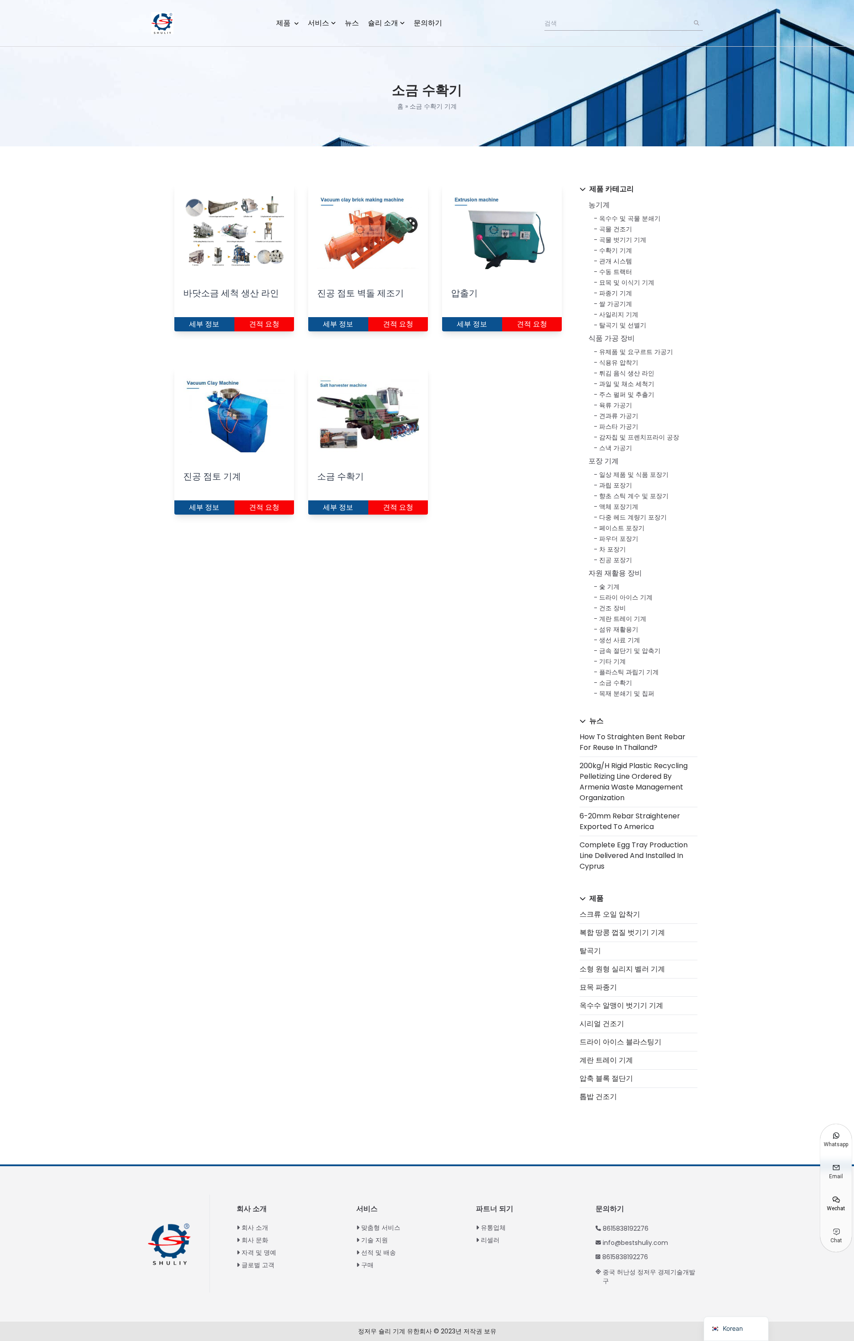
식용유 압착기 (618, 362)
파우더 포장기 (618, 538)
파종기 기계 (615, 293)
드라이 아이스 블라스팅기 (620, 1042)
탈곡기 (590, 951)
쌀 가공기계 (615, 303)
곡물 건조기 (615, 229)
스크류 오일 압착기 (610, 914)
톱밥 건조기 (598, 1096)
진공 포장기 (615, 560)
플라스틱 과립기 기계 (629, 672)
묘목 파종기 (598, 987)
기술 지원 (374, 1240)
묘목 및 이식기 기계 (626, 282)
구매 (367, 1264)
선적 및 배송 (378, 1252)
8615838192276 (626, 1228)
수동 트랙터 (615, 271)
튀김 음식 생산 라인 (626, 373)
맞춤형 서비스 (380, 1227)
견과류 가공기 (618, 415)
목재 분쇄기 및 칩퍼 (626, 693)
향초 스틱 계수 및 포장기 (634, 495)
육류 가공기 (615, 405)
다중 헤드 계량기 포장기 (633, 517)
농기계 (599, 205)
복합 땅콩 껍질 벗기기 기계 (622, 932)
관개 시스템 (615, 261)
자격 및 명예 (259, 1252)
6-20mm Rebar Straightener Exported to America (630, 821)
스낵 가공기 (615, 447)
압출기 (464, 293)
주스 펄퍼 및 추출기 (626, 394)
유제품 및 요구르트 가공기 (636, 351)
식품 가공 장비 (611, 338)
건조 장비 (612, 608)
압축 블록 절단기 (606, 1078)
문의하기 (428, 23)
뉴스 (352, 23)
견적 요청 (264, 324)
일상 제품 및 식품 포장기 (634, 474)
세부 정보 (204, 324)
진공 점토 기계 (212, 476)
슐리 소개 (383, 23)
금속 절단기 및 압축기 (630, 650)
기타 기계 (612, 661)
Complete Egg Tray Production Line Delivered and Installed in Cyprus (634, 855)
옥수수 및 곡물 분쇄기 (630, 218)
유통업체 (493, 1227)
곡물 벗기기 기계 (622, 239)
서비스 (318, 23)
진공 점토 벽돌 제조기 (360, 293)
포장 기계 (603, 461)
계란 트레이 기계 (622, 618)
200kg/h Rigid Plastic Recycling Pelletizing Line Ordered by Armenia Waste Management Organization (634, 782)
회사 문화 (255, 1240)
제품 (284, 23)
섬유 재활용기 (618, 629)
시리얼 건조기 (602, 1024)
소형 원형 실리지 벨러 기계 (622, 969)
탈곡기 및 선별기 (622, 325)
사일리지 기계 (618, 314)
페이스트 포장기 (622, 528)
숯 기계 (609, 586)
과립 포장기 (615, 485)
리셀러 (490, 1240)
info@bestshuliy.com (635, 1242)
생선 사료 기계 (619, 640)
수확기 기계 (615, 250)
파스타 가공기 (618, 426)
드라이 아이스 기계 (626, 597)
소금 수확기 (615, 682)
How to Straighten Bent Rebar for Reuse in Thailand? (632, 742)
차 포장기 (612, 549)
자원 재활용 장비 (615, 573)
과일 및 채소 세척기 (626, 383)
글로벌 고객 (258, 1264)
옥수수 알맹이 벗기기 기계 (621, 1005)
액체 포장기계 (618, 506)
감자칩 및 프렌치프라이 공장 (639, 437)
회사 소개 (255, 1227)
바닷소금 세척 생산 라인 (231, 293)
